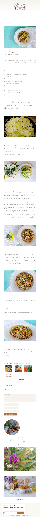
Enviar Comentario (10, 414)
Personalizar (6, 512)
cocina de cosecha (15, 54)
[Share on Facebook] (20, 379)
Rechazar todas (13, 512)
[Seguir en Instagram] (19, 444)
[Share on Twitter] (21, 379)
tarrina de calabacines (9, 375)
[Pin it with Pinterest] (23, 379)
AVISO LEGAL (26, 513)
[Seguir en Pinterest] (21, 444)
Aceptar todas (20, 512)
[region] (13, 509)
